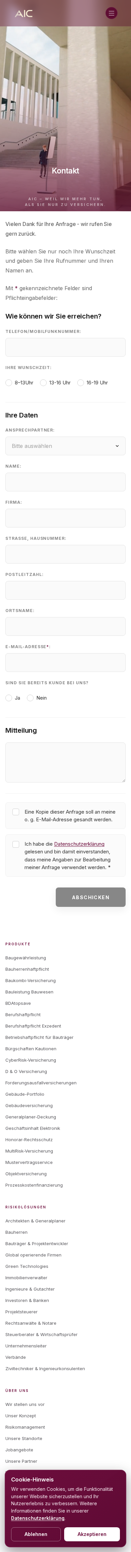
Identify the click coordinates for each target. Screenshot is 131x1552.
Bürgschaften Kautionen (30, 1048)
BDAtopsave (18, 1003)
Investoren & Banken (27, 1300)
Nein (41, 698)
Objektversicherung (26, 1173)
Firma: (13, 502)
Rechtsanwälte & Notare (30, 1323)
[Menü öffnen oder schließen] (111, 13)
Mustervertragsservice (29, 1162)
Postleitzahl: (24, 574)
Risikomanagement (25, 1427)
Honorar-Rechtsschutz (29, 1139)
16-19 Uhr (97, 382)
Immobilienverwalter (26, 1277)
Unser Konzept (20, 1415)
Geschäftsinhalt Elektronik (32, 1128)
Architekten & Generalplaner (35, 1220)
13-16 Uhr (60, 382)
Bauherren (16, 1232)
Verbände (15, 1357)
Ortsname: (20, 610)
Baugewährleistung (25, 957)
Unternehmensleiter (26, 1345)
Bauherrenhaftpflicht (27, 969)
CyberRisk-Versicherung (30, 1060)
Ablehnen (36, 1534)
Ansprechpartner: (30, 430)
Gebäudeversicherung (29, 1105)
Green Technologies (26, 1266)
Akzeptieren (92, 1534)
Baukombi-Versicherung (30, 980)
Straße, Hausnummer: (36, 538)
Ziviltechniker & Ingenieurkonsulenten (45, 1368)
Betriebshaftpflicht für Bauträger (39, 1037)
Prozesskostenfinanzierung (34, 1185)
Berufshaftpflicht (23, 1014)
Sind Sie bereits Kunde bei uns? (47, 682)
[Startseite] (24, 13)
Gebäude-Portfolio (24, 1094)
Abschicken (91, 897)
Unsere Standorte (23, 1438)
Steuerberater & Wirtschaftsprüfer (41, 1334)
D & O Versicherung (26, 1071)
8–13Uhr (24, 382)
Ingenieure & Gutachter (30, 1289)
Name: (13, 466)
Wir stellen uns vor (25, 1404)
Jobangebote (19, 1449)
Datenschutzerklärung (79, 844)
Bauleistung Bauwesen (29, 991)
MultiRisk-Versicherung (29, 1151)
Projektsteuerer (21, 1311)
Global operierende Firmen (33, 1255)
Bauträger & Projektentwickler (36, 1243)
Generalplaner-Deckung (30, 1116)
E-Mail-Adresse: (28, 646)
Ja (17, 698)
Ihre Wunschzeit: (28, 367)
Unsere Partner (21, 1461)
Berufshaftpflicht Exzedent (33, 1026)
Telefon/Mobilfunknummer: (43, 331)
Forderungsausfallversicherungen (41, 1082)
